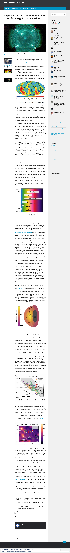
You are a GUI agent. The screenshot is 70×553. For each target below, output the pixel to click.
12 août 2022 (14, 21)
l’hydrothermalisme (29, 62)
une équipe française (32, 256)
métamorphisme (41, 418)
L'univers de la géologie (14, 3)
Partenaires (33, 8)
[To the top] (64, 542)
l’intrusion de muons (21, 288)
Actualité (7, 8)
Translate (58, 23)
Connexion (54, 168)
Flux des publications (55, 171)
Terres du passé (53, 150)
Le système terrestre (8, 13)
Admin (9, 21)
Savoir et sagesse (53, 152)
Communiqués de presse (16, 8)
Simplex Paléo (53, 145)
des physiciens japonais (21, 283)
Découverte (25, 8)
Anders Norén (10, 545)
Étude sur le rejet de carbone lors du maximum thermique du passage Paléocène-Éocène (57, 129)
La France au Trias (54, 126)
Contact (40, 8)
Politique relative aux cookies (27, 551)
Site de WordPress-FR (56, 175)
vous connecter (11, 538)
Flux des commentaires (56, 173)
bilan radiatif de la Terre (29, 71)
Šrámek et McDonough (27, 232)
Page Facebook (54, 159)
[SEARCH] (64, 14)
